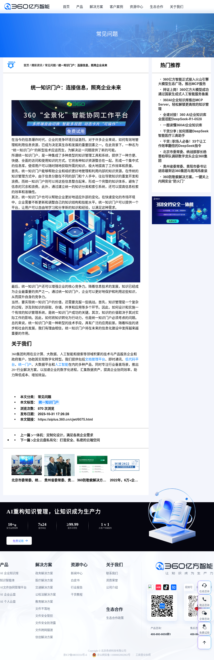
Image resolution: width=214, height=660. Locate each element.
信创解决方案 (44, 637)
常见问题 (50, 65)
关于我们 (176, 6)
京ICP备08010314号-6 (75, 655)
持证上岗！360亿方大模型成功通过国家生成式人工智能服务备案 (183, 91)
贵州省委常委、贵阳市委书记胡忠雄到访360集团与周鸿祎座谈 (182, 168)
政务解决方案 (44, 573)
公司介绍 (112, 587)
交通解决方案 (44, 587)
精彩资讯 (37, 65)
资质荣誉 (112, 580)
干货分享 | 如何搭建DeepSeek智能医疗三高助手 (183, 133)
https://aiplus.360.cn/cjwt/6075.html (65, 419)
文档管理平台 (95, 359)
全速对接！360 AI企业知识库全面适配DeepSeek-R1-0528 (182, 117)
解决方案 (96, 6)
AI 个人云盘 (8, 601)
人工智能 (61, 364)
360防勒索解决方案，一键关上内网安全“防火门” (183, 179)
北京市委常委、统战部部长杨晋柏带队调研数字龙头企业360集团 (182, 156)
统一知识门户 (49, 402)
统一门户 (25, 364)
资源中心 (136, 6)
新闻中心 (77, 573)
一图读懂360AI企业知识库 (182, 125)
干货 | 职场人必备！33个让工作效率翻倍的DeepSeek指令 (182, 143)
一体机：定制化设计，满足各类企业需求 (63, 434)
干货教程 (77, 594)
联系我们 (112, 573)
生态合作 (156, 6)
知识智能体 (7, 580)
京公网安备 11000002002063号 (113, 655)
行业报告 (77, 587)
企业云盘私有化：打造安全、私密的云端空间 (66, 439)
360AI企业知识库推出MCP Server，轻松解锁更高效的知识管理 (183, 104)
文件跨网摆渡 (44, 630)
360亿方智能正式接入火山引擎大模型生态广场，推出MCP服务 (183, 81)
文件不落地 (42, 608)
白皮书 (75, 580)
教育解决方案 (44, 601)
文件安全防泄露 (45, 623)
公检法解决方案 (45, 594)
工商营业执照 (143, 655)
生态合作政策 (115, 618)
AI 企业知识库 (9, 573)
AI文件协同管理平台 (13, 587)
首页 (66, 6)
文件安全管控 (44, 615)
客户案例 (116, 6)
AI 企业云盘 (8, 594)
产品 (79, 6)
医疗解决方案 (44, 580)
